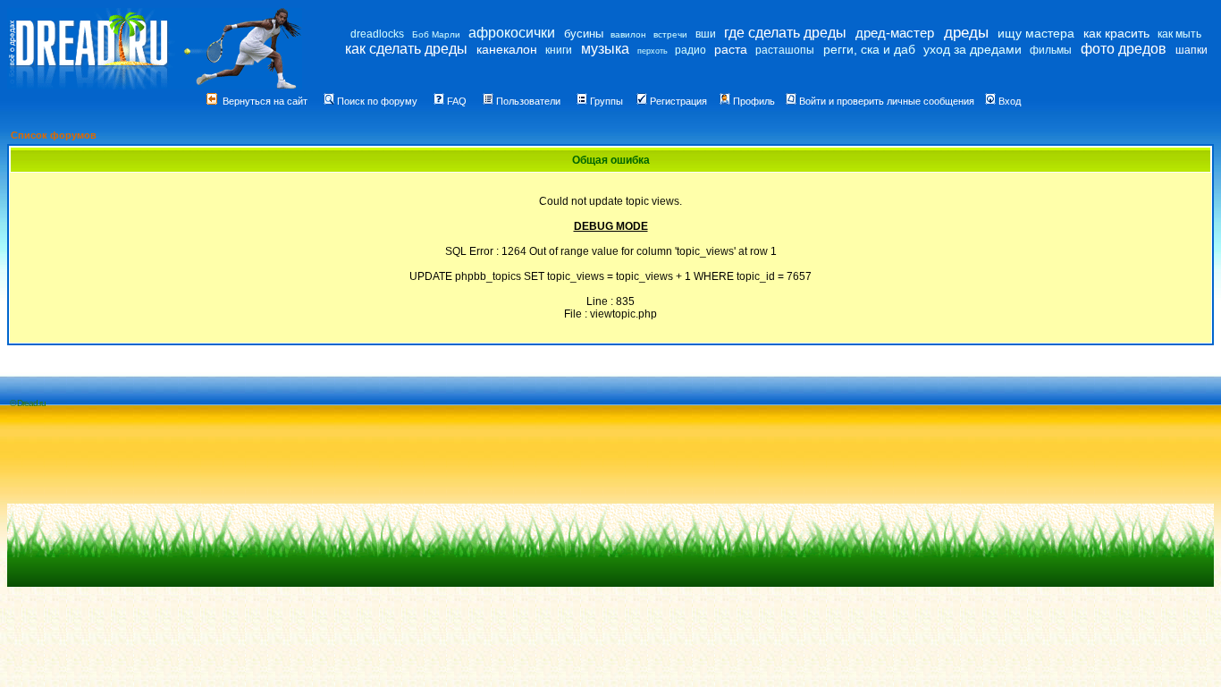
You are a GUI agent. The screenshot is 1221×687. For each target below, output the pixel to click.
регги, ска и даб (869, 49)
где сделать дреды (785, 32)
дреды (966, 32)
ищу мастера (1036, 33)
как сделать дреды (406, 48)
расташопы (784, 50)
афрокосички (511, 32)
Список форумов (54, 135)
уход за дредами (972, 49)
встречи (670, 34)
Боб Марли (436, 34)
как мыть (1179, 34)
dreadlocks (377, 34)
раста (730, 49)
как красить (1116, 33)
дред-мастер (894, 32)
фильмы (1051, 50)
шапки (1191, 50)
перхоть (652, 51)
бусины (583, 33)
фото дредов (1123, 48)
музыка (605, 48)
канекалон (506, 49)
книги (558, 50)
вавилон (628, 34)
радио (690, 50)
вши (705, 34)
